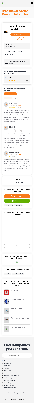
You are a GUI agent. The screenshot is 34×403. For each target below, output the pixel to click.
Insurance (7, 274)
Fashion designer (9, 378)
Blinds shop (7, 363)
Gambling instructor (10, 380)
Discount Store (8, 373)
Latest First (8, 98)
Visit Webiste (18, 201)
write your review (10, 94)
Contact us (8, 205)
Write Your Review (21, 34)
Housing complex (9, 385)
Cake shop (7, 365)
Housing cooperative (10, 388)
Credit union (7, 370)
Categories (17, 393)
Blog (24, 393)
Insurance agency (18, 274)
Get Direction (17, 246)
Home (10, 393)
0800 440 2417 (9, 54)
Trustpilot (17, 205)
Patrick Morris (14, 152)
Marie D (12, 127)
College (6, 368)
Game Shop (7, 383)
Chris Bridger (14, 104)
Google (15, 98)
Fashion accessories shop (11, 375)
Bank (5, 361)
